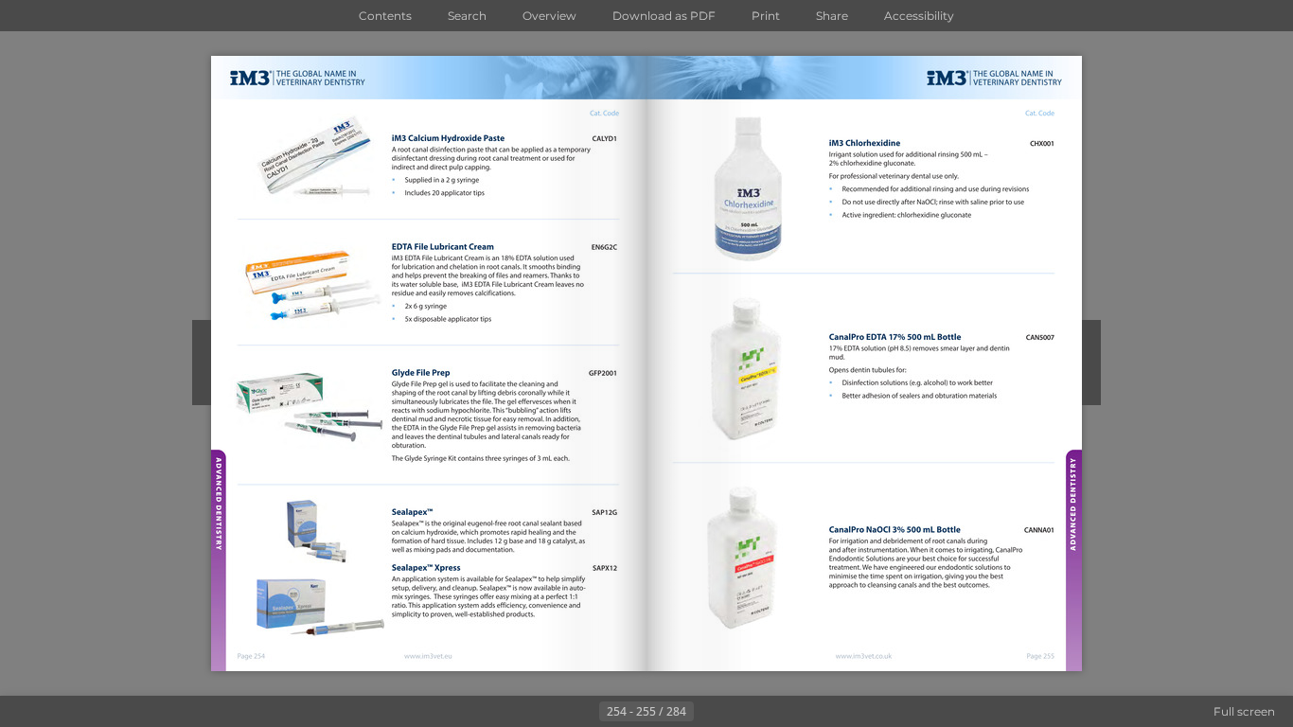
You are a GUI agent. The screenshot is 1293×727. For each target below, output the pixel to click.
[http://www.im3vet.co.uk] (864, 656)
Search (467, 16)
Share (832, 16)
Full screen (1244, 711)
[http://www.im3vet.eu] (428, 656)
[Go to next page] (709, 712)
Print (766, 16)
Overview (549, 16)
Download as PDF (664, 16)
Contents (385, 16)
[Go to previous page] (584, 712)
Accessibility (919, 16)
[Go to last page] (739, 712)
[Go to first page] (554, 712)
